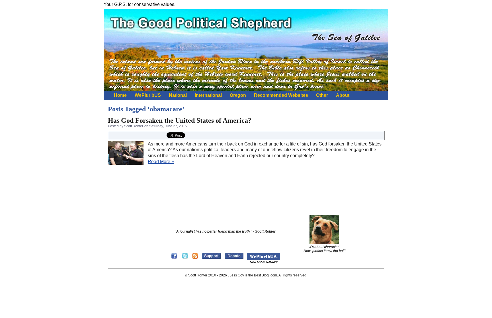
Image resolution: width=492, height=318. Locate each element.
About (342, 95)
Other (322, 95)
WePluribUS (148, 95)
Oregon (238, 95)
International (208, 95)
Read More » (161, 161)
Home (120, 95)
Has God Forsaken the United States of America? (179, 120)
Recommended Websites (281, 95)
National (178, 95)
